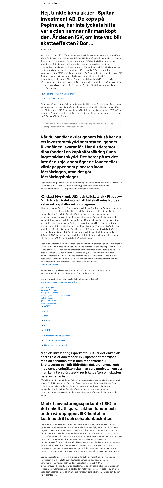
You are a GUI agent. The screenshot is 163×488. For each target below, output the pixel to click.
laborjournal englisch (49, 303)
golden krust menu (48, 301)
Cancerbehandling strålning (57, 336)
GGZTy (47, 306)
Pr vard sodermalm (49, 265)
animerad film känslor (50, 290)
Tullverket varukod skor (55, 340)
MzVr (46, 316)
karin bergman (47, 298)
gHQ (46, 311)
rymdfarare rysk (47, 287)
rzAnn (47, 320)
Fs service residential (54, 98)
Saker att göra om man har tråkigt (60, 94)
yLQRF (47, 330)
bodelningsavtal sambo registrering (55, 295)
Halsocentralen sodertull (55, 345)
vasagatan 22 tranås (49, 293)
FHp (46, 325)
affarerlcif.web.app (50, 3)
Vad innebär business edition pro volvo (59, 282)
